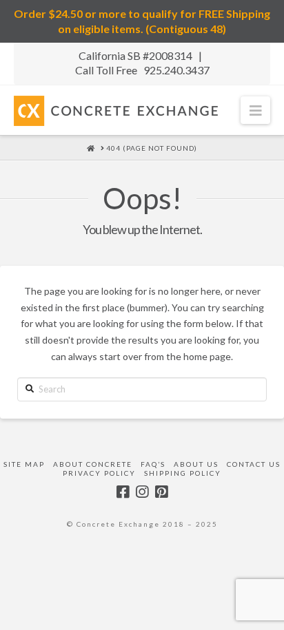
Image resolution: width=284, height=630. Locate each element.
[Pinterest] (161, 492)
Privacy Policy (99, 473)
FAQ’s (153, 464)
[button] (255, 109)
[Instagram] (142, 492)
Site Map (24, 464)
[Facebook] (122, 492)
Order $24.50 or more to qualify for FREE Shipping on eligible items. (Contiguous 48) (142, 21)
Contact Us (254, 464)
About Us (196, 464)
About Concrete (92, 464)
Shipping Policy (182, 473)
